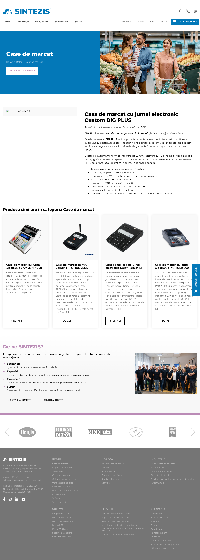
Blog (151, 21)
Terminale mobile (160, 467)
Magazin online (187, 21)
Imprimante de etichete (163, 464)
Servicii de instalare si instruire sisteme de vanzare (123, 530)
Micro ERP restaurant (63, 521)
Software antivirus (61, 537)
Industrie (41, 21)
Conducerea (157, 525)
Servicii (80, 21)
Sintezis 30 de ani (160, 517)
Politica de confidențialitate (165, 544)
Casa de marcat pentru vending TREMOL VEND (72, 266)
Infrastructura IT (159, 483)
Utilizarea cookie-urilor (162, 548)
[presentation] (7, 432)
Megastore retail (60, 514)
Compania (126, 21)
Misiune (155, 521)
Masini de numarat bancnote (67, 491)
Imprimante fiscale (62, 467)
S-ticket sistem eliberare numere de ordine (172, 479)
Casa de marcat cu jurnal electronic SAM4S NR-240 (24, 266)
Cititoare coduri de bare (64, 479)
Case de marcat (60, 464)
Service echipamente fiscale (116, 514)
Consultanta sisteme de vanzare (118, 534)
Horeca (23, 21)
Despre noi (156, 514)
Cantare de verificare (112, 475)
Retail (8, 21)
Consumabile (59, 494)
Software (62, 21)
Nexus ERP (57, 525)
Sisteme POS (58, 471)
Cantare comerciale (62, 475)
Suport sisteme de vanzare (115, 517)
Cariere (140, 21)
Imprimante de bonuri (113, 464)
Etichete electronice (62, 487)
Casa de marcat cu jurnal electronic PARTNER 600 (172, 266)
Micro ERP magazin (62, 517)
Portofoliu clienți (159, 533)
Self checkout (59, 502)
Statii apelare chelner (112, 479)
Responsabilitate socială (163, 540)
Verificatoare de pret (62, 483)
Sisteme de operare (62, 533)
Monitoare (107, 467)
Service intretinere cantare (115, 521)
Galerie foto (156, 529)
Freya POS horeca (61, 529)
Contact (164, 21)
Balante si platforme (161, 471)
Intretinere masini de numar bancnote (121, 525)
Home (9, 61)
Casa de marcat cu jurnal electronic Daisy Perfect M (123, 266)
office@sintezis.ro (20, 477)
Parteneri (155, 537)
